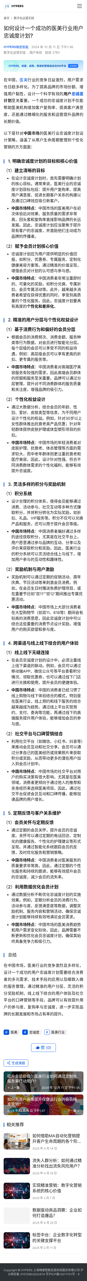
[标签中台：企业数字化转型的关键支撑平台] (17, 1240)
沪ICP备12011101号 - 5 (64, 1274)
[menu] (79, 6)
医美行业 (58, 1032)
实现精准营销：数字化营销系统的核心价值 (57, 1188)
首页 (6, 18)
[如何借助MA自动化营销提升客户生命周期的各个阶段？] (17, 1141)
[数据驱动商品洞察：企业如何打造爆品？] (17, 1215)
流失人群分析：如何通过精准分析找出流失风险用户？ (57, 1163)
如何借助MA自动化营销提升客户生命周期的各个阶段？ (56, 1138)
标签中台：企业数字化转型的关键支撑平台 (57, 1237)
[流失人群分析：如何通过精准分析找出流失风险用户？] (17, 1166)
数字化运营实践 (15, 52)
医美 (24, 79)
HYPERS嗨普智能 (16, 47)
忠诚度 (77, 93)
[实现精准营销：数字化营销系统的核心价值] (17, 1191)
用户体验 (35, 52)
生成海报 (18, 1063)
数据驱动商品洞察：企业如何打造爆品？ (57, 1213)
